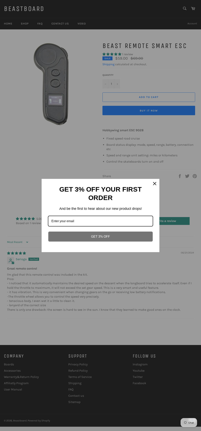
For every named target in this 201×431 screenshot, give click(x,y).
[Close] (154, 183)
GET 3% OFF (100, 236)
